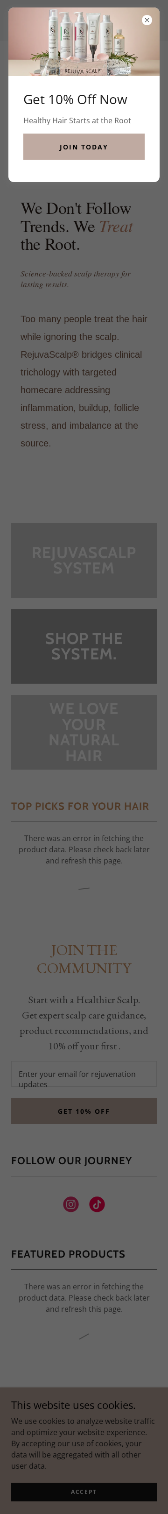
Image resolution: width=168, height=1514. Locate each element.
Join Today (84, 146)
